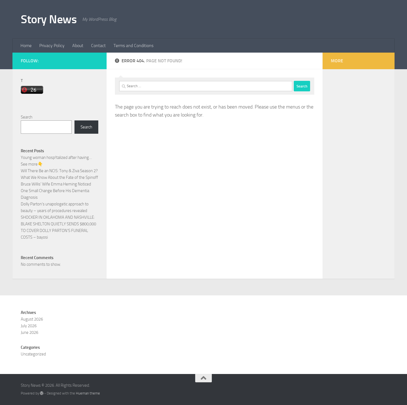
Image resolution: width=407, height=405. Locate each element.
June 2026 (29, 332)
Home (26, 45)
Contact (98, 45)
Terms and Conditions (133, 45)
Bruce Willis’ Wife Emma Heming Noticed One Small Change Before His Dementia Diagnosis (56, 191)
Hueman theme (88, 393)
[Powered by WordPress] (41, 393)
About (77, 45)
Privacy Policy (52, 45)
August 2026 (32, 319)
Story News (49, 19)
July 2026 (29, 325)
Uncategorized (33, 354)
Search (26, 117)
